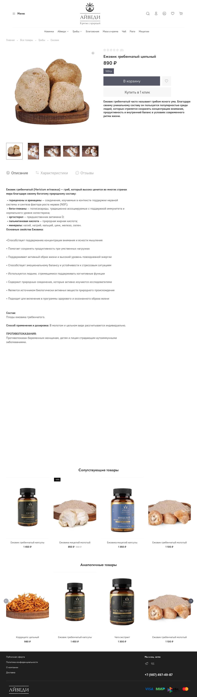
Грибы (76, 31)
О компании (12, 667)
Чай (124, 31)
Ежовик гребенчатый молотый (169, 542)
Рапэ (132, 31)
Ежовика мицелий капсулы (122, 542)
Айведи (62, 31)
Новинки (49, 31)
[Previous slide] (11, 94)
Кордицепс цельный (27, 637)
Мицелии (144, 31)
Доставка (10, 672)
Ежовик (55, 40)
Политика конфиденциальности (22, 662)
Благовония (92, 31)
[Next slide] (93, 94)
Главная (10, 40)
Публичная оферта (15, 656)
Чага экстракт (122, 637)
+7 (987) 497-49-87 (159, 675)
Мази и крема (110, 31)
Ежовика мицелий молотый (74, 542)
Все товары (26, 40)
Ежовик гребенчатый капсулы (27, 542)
